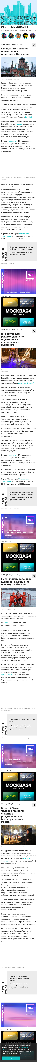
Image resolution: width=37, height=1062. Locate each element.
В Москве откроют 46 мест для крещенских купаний (20, 254)
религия (11, 263)
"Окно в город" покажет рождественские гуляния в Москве (19, 978)
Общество (20, 44)
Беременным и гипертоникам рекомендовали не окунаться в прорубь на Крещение (20, 727)
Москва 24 (18, 27)
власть (11, 509)
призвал (19, 124)
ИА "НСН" (28, 117)
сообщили (8, 623)
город (27, 738)
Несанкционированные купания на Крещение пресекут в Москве (21, 248)
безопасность (13, 738)
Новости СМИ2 (6, 296)
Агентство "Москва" (26, 383)
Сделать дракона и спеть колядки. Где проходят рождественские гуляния (18, 986)
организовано (6, 675)
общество (4, 263)
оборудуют (13, 141)
